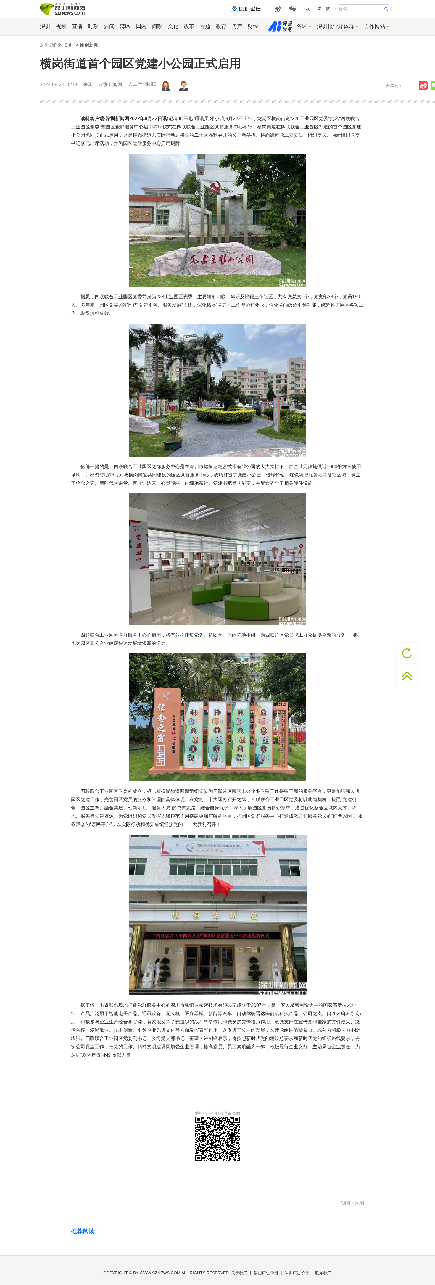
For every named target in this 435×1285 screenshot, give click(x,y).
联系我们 (323, 1272)
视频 (61, 26)
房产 (237, 26)
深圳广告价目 (296, 1272)
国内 (141, 26)
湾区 (125, 26)
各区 (302, 26)
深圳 (45, 26)
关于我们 (239, 1272)
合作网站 (374, 26)
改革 (189, 26)
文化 (173, 26)
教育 (221, 26)
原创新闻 (89, 44)
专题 (205, 26)
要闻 (109, 26)
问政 (157, 26)
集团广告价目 (266, 1272)
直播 (77, 26)
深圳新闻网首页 (56, 44)
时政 (93, 26)
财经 (253, 26)
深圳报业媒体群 (335, 26)
